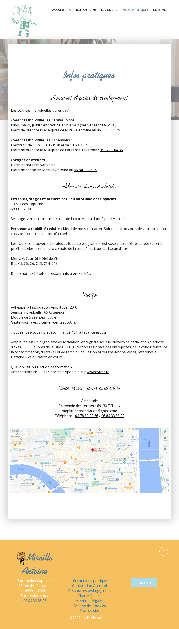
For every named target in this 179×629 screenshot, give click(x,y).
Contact (160, 10)
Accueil (58, 10)
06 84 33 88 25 (108, 130)
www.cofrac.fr (98, 371)
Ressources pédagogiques (89, 590)
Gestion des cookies (89, 605)
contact (144, 583)
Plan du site (89, 610)
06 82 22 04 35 (111, 150)
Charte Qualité (90, 595)
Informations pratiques (90, 580)
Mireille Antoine (83, 10)
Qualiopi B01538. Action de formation (41, 367)
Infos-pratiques (135, 10)
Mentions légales (90, 600)
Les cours (109, 10)
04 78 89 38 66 (86, 415)
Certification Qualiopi (89, 585)
